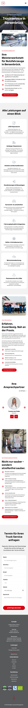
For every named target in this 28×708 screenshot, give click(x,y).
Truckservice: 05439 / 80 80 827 (14, 639)
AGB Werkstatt (14, 675)
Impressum (14, 681)
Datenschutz (14, 679)
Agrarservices (14, 654)
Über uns (14, 660)
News (14, 664)
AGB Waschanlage (14, 677)
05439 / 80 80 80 (14, 631)
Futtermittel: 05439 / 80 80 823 (14, 638)
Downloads (14, 662)
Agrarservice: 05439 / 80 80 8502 (14, 641)
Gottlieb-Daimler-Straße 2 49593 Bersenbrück (14, 625)
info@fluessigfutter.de (14, 632)
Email (5, 572)
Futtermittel (14, 648)
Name (5, 557)
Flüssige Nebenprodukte (14, 650)
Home (11, 31)
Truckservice (14, 652)
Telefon (5, 579)
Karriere (14, 666)
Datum (5, 587)
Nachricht (6, 594)
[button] (25, 3)
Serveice (5, 564)
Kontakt (14, 668)
